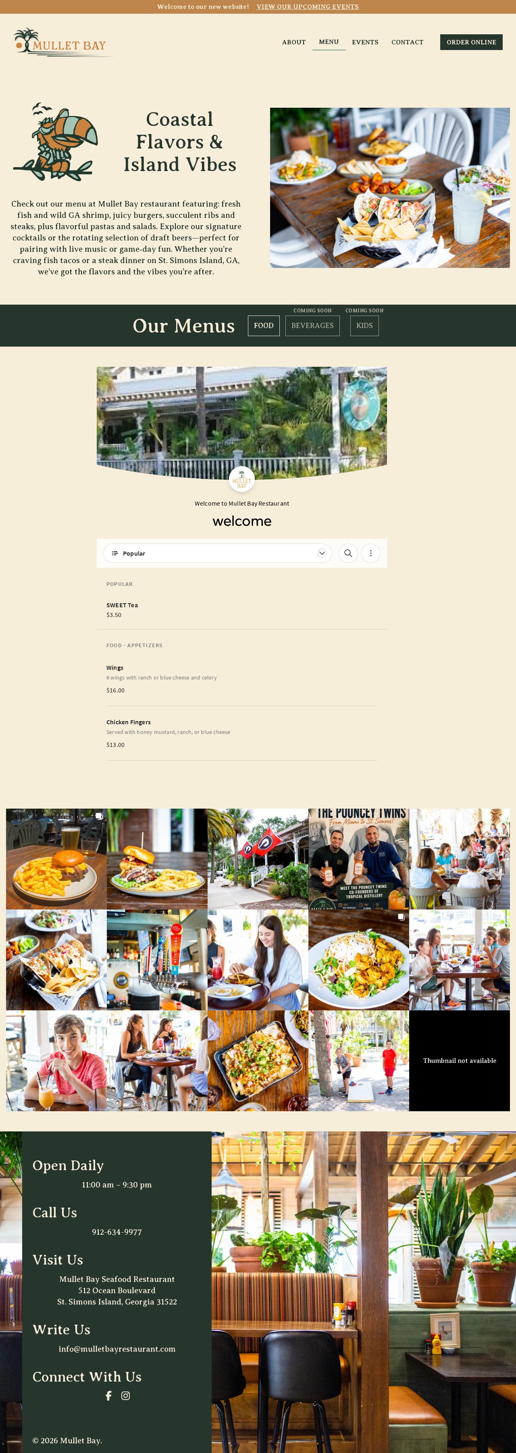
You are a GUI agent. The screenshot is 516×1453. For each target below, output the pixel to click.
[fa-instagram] (125, 1396)
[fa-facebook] (108, 1396)
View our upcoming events (307, 6)
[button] (56, 859)
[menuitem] (294, 42)
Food (264, 326)
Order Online (471, 42)
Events (365, 42)
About (294, 42)
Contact (407, 42)
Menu (329, 42)
